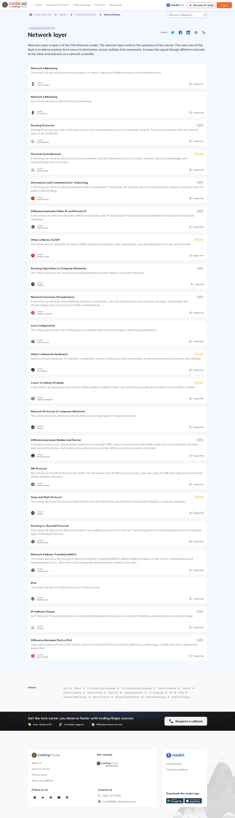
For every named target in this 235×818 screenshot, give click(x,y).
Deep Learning (95, 692)
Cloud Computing (167, 688)
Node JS (186, 688)
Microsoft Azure (101, 697)
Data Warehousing (156, 697)
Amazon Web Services (75, 697)
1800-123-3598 (111, 795)
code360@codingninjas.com (119, 801)
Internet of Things (181, 697)
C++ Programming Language (136, 688)
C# (170, 692)
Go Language (156, 692)
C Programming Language (101, 688)
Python (77, 688)
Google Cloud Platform (127, 697)
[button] (187, 15)
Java (65, 688)
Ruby (181, 692)
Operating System (133, 692)
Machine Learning (72, 692)
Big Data (113, 692)
